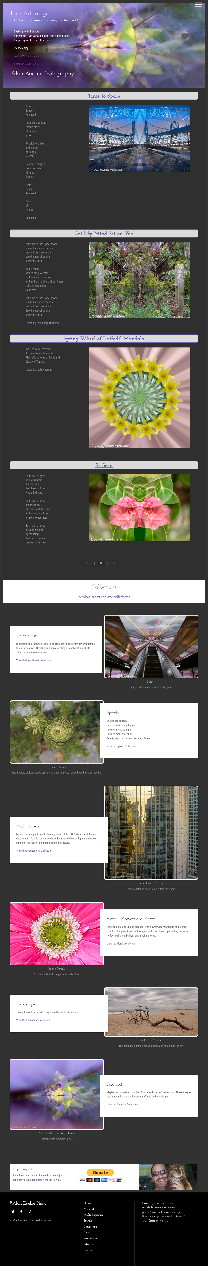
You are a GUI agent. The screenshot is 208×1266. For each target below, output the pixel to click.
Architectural (92, 1238)
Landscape (90, 1226)
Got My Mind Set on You (104, 234)
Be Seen (104, 465)
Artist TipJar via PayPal (26, 64)
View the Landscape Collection (33, 1020)
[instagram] (29, 1211)
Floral (87, 1232)
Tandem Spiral (57, 767)
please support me (38, 1179)
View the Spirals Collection (121, 746)
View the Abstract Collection (122, 1104)
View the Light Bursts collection (33, 660)
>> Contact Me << (155, 1220)
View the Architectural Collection (34, 850)
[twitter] (13, 1211)
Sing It (151, 681)
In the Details (56, 968)
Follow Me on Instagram (27, 56)
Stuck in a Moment (151, 1040)
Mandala (90, 1209)
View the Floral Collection (121, 943)
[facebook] (21, 1211)
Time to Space (104, 96)
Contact (88, 1250)
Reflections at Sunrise (151, 883)
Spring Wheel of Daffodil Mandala (104, 339)
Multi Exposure (93, 1214)
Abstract (89, 1244)
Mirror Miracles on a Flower (57, 1133)
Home (87, 1203)
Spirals (88, 1220)
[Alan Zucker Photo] (28, 1203)
